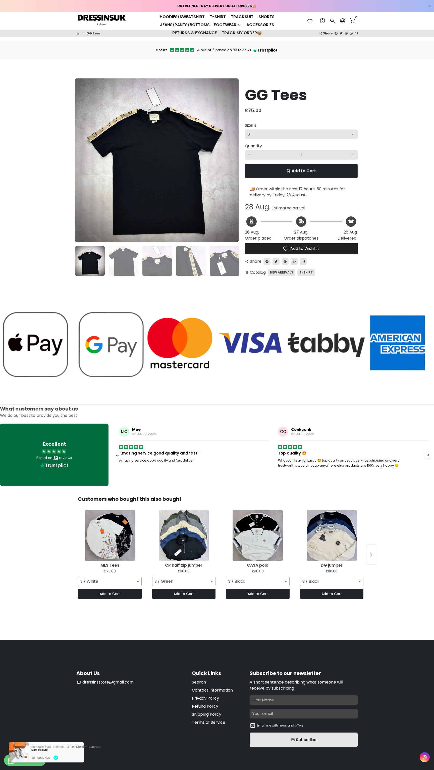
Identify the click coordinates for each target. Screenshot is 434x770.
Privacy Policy (205, 698)
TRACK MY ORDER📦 (242, 33)
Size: (250, 125)
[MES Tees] (110, 535)
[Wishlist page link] (309, 21)
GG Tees (93, 33)
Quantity (253, 146)
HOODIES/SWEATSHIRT (182, 17)
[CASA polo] (258, 535)
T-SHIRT (218, 17)
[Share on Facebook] (336, 33)
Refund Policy (205, 706)
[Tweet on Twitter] (341, 33)
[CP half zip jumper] (184, 535)
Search (199, 682)
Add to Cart (110, 593)
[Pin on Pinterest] (346, 33)
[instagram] (424, 757)
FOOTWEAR (227, 25)
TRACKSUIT (242, 17)
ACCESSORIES (260, 25)
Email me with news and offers (280, 725)
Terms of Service (208, 722)
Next (230, 160)
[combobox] (110, 581)
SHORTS (266, 17)
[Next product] (371, 555)
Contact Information (212, 690)
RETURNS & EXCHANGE (194, 33)
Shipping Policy (206, 714)
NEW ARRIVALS (281, 272)
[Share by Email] (356, 33)
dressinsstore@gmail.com (105, 682)
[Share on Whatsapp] (351, 33)
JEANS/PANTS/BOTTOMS (185, 25)
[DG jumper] (332, 535)
